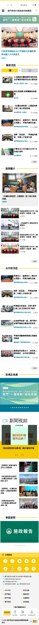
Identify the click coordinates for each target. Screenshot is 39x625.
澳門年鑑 (8, 598)
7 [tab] (22, 408)
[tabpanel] (19, 393)
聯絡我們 (26, 594)
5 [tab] (19, 408)
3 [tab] (15, 408)
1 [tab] (11, 408)
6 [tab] (20, 408)
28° (25, 5)
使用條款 (26, 602)
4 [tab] (17, 408)
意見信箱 (26, 590)
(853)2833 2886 (10, 584)
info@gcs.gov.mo (11, 581)
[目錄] (2, 10)
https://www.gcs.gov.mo (13, 579)
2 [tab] (13, 408)
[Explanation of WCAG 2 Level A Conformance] (33, 621)
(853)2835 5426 (24, 584)
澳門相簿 (8, 602)
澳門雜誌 (8, 594)
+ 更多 (34, 162)
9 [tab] (26, 408)
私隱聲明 (26, 598)
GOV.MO (8, 590)
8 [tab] (24, 408)
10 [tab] (28, 408)
